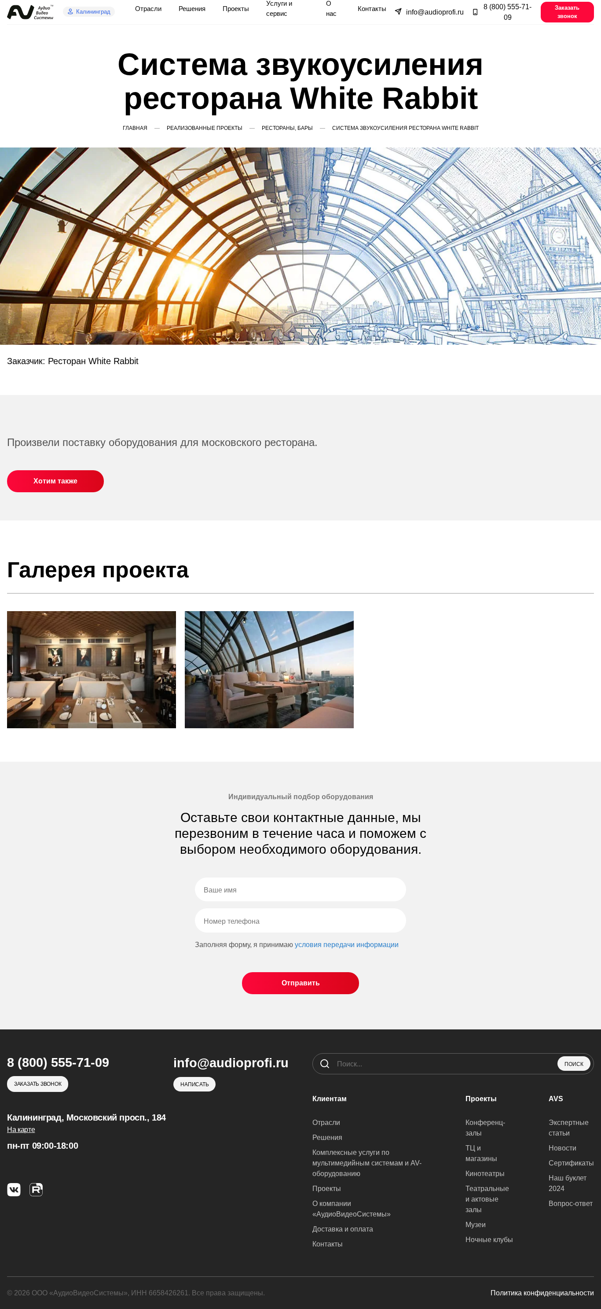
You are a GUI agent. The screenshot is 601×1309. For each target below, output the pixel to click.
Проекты (326, 1188)
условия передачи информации (347, 944)
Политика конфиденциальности (542, 1293)
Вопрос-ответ (571, 1203)
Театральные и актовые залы (487, 1199)
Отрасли (326, 1122)
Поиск (573, 1064)
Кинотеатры (485, 1173)
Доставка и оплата (342, 1229)
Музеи (475, 1224)
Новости (562, 1148)
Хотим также (55, 481)
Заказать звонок (567, 11)
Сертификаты (571, 1163)
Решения (327, 1137)
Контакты (327, 1244)
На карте (21, 1129)
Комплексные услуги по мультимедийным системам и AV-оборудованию (366, 1163)
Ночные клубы (489, 1239)
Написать (194, 1084)
